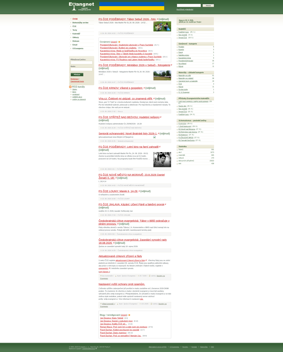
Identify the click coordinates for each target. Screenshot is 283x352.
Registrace (74, 79)
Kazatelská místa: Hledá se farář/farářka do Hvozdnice (123, 51)
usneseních (103, 268)
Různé (180, 66)
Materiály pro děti (184, 75)
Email (75, 45)
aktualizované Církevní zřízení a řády (130, 260)
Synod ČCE (182, 37)
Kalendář (76, 34)
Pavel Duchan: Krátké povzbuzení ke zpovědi (119, 330)
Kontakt (194, 347)
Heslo (73, 66)
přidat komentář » (108, 304)
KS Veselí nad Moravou (186, 129)
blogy (74, 92)
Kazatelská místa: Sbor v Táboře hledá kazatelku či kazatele (126, 54)
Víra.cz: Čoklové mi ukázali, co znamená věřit (126, 98)
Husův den (182, 106)
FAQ (212, 347)
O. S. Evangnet (183, 92)
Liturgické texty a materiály (188, 81)
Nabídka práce (183, 55)
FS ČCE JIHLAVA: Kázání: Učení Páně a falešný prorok (131, 204)
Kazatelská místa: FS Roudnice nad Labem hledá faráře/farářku (127, 60)
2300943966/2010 (88, 348)
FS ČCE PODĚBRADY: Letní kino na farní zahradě (129, 146)
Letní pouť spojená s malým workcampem (193, 101)
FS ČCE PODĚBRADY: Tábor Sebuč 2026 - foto (127, 19)
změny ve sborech (79, 99)
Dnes (181, 20)
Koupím (181, 49)
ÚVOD (75, 19)
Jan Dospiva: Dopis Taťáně (111, 318)
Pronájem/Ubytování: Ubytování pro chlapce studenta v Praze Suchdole (131, 57)
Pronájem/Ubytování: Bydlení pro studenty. (118, 48)
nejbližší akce (77, 97)
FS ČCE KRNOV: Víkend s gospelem (121, 88)
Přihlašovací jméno (78, 59)
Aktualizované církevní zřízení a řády (120, 256)
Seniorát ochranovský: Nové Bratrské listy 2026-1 (128, 133)
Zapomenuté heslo (77, 81)
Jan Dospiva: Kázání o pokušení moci (116, 321)
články (74, 89)
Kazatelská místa (184, 58)
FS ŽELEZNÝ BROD (185, 137)
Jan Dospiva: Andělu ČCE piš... (113, 324)
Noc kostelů (182, 35)
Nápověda (204, 347)
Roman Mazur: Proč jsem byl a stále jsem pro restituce (123, 327)
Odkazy (76, 37)
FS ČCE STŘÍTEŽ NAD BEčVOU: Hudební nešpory (129, 117)
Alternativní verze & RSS (157, 347)
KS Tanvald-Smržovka (186, 140)
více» (114, 42)
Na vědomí (182, 63)
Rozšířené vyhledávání (185, 9)
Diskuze (76, 41)
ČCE (74, 26)
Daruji (180, 52)
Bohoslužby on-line (80, 23)
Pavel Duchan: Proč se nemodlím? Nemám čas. (120, 336)
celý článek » (104, 272)
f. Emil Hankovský (184, 126)
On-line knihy (183, 89)
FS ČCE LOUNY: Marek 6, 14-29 (118, 191)
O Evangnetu (78, 48)
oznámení (75, 94)
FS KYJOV (182, 123)
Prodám (181, 47)
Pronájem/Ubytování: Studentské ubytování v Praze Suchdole (126, 45)
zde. (141, 299)
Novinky (185, 347)
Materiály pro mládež (185, 78)
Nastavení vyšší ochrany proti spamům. (122, 284)
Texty (75, 30)
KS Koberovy (183, 135)
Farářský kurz (183, 32)
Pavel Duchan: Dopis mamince (113, 333)
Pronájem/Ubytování (185, 61)
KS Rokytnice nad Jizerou (187, 132)
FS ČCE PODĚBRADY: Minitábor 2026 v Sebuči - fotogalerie (134, 65)
